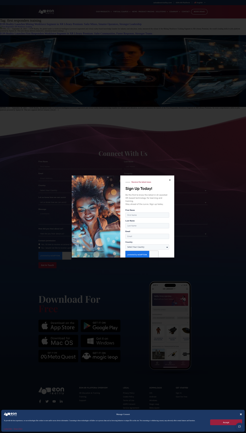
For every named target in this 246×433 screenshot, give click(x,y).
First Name (130, 210)
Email (127, 231)
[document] (123, 216)
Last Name (130, 221)
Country (128, 242)
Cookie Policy (8, 429)
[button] (241, 414)
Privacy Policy (18, 429)
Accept (226, 422)
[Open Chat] (239, 426)
